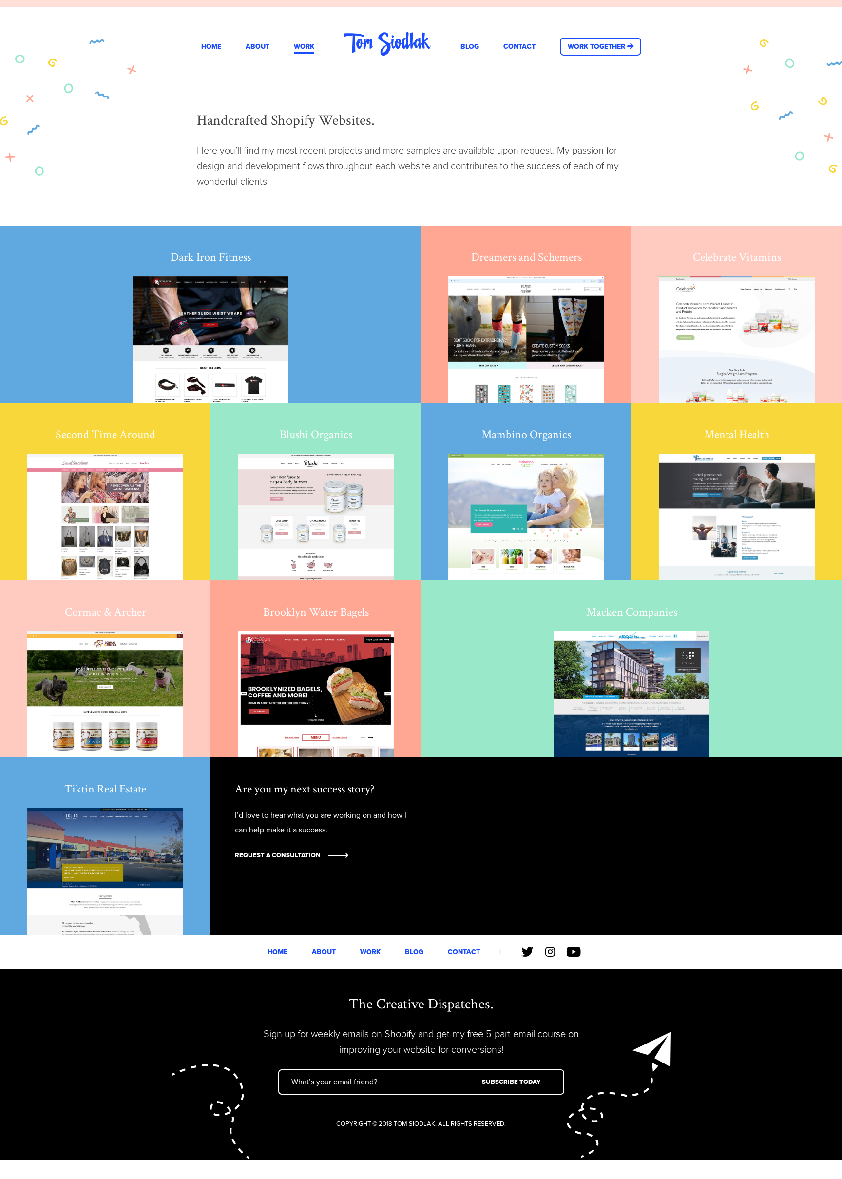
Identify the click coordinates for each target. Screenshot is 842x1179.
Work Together (596, 46)
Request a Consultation (278, 855)
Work (304, 46)
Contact (519, 46)
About (257, 46)
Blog (469, 46)
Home (211, 46)
